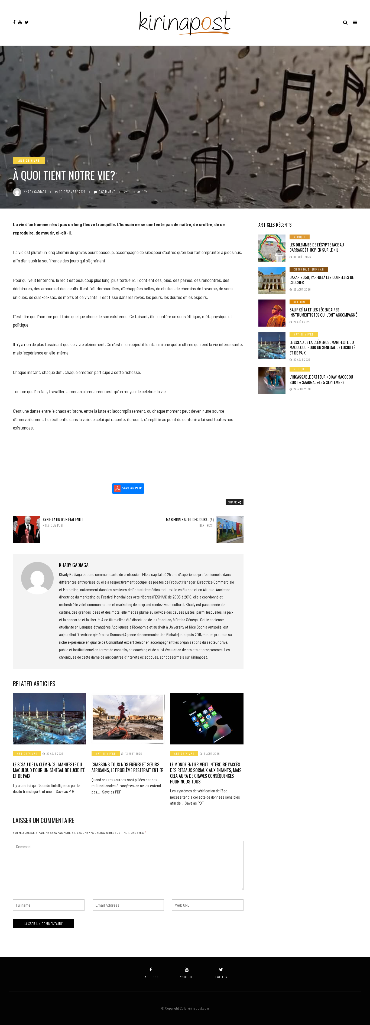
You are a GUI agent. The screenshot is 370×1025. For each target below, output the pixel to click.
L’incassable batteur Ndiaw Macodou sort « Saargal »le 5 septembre (321, 379)
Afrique (300, 237)
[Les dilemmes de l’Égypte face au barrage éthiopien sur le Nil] (271, 248)
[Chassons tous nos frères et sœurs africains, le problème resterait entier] (128, 718)
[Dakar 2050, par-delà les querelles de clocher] (271, 280)
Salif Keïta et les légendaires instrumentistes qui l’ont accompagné (323, 312)
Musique (300, 369)
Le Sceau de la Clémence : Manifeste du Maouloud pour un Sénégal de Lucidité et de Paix (49, 770)
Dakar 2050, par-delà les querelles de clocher (322, 279)
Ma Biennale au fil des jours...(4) (189, 522)
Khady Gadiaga (35, 192)
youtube (187, 977)
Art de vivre (29, 160)
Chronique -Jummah (309, 269)
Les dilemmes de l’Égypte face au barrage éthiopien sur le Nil (317, 247)
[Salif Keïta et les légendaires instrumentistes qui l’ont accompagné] (271, 313)
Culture (300, 302)
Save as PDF (131, 488)
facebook (151, 977)
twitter (221, 977)
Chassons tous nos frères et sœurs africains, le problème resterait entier (128, 767)
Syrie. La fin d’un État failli (63, 522)
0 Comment (107, 192)
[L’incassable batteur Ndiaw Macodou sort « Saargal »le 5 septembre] (271, 380)
